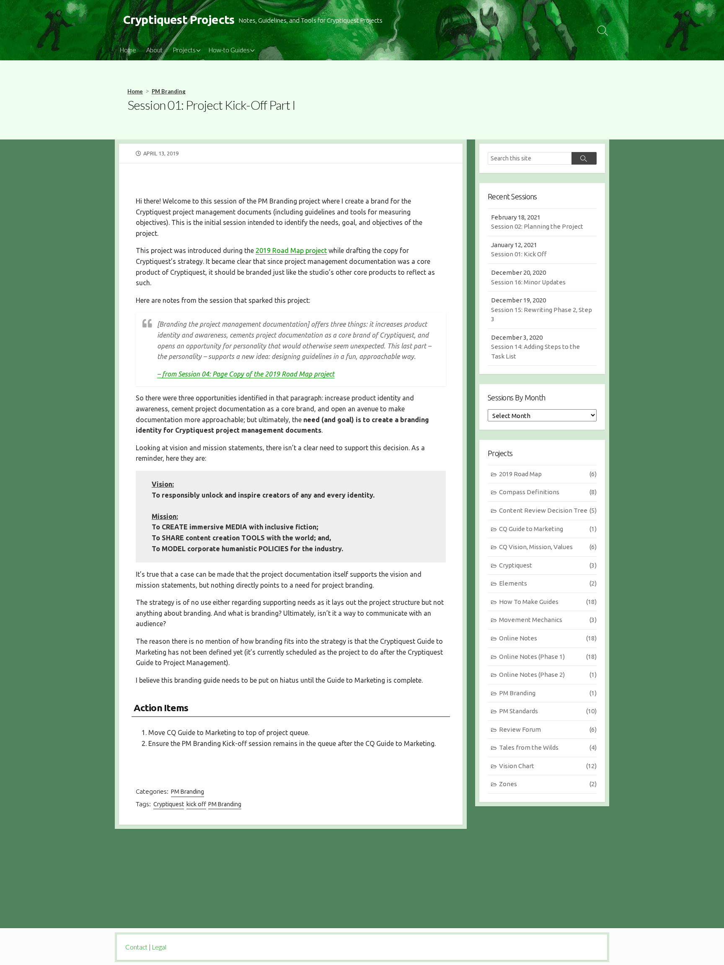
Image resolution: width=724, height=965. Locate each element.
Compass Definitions (548, 491)
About (154, 50)
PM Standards (548, 711)
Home (128, 50)
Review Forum (548, 729)
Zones (548, 783)
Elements (548, 583)
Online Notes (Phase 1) (548, 656)
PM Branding (169, 91)
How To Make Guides (548, 601)
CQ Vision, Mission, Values (548, 546)
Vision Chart (548, 765)
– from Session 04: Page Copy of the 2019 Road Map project (245, 374)
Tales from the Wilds (548, 747)
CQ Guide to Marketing (548, 528)
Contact (136, 947)
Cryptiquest (168, 804)
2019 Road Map (548, 473)
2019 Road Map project (291, 250)
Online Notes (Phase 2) (548, 674)
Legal (159, 947)
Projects (184, 50)
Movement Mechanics (548, 619)
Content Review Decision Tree (548, 510)
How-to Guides (229, 50)
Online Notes (548, 638)
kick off (196, 804)
